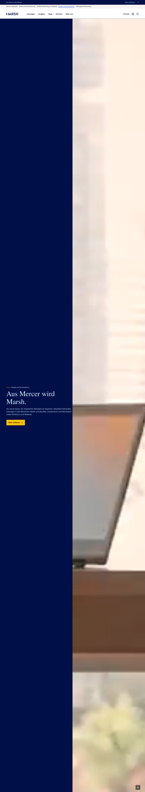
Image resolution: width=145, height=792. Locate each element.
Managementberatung (83, 6)
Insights (41, 14)
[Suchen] (137, 14)
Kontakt (126, 14)
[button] (138, 2)
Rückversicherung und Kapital (47, 6)
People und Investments (66, 6)
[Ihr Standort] (133, 14)
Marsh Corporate (11, 6)
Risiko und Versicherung (27, 6)
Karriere (59, 14)
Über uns (69, 14)
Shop (50, 14)
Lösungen (31, 14)
